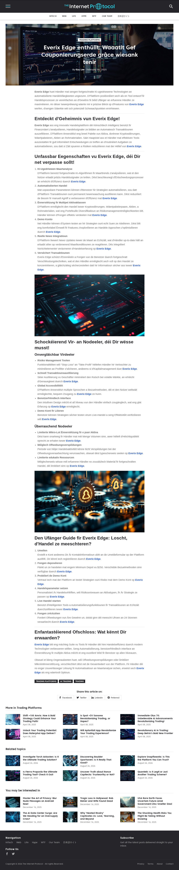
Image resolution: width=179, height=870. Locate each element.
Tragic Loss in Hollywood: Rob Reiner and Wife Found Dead (96, 799)
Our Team (107, 16)
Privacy (140, 864)
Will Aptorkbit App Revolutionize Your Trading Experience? (98, 732)
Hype (84, 16)
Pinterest (115, 697)
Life (74, 16)
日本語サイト (124, 16)
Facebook (67, 697)
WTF (94, 16)
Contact (169, 864)
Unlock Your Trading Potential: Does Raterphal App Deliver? (40, 732)
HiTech (52, 16)
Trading (79, 681)
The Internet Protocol (33, 864)
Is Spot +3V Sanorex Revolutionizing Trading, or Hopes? (95, 718)
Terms (150, 864)
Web (64, 16)
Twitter (83, 697)
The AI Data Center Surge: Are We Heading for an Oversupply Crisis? (40, 816)
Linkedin (99, 697)
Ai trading (65, 681)
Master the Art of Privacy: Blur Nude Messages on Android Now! (40, 801)
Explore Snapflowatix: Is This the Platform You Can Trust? (154, 758)
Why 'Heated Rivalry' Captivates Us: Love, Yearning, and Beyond (97, 816)
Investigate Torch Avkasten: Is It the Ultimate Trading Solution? (41, 758)
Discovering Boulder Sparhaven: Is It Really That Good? (95, 759)
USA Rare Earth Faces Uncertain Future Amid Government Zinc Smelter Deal (155, 801)
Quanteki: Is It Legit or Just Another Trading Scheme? (153, 773)
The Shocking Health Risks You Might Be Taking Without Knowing (154, 816)
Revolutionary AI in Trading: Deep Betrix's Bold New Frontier (155, 732)
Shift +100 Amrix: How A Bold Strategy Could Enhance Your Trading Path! (39, 718)
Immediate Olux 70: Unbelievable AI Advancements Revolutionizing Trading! (155, 718)
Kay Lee (78, 69)
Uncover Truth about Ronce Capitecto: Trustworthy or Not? (97, 773)
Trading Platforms (89, 40)
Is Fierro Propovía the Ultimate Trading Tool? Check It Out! (40, 773)
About (159, 864)
